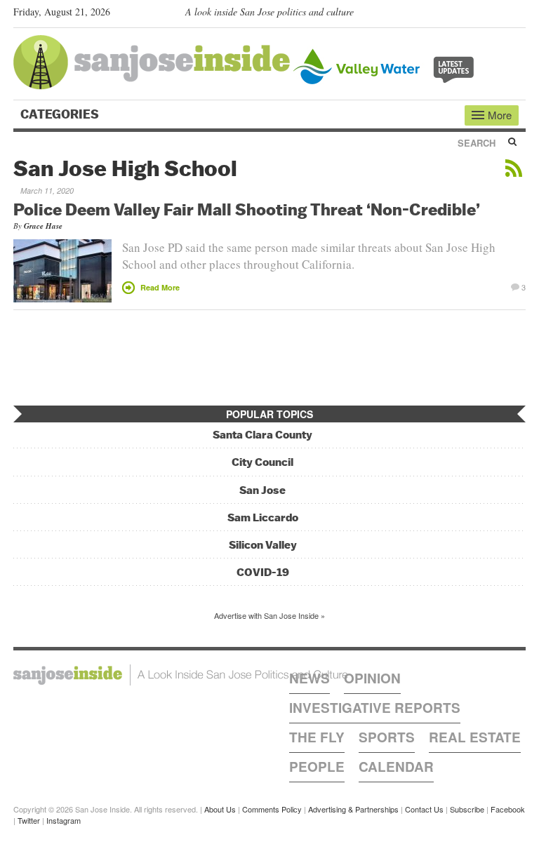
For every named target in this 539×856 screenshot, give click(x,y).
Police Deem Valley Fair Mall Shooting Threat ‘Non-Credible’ (246, 209)
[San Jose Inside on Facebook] (498, 14)
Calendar (396, 766)
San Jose (262, 490)
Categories (61, 114)
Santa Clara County (262, 434)
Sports (387, 737)
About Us (220, 809)
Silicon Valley (263, 544)
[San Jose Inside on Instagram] (518, 14)
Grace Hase (43, 226)
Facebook (508, 809)
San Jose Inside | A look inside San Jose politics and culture (180, 675)
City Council (262, 462)
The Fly (317, 737)
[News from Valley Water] (386, 65)
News (309, 678)
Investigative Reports (374, 707)
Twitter (29, 820)
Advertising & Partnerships (353, 809)
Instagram (63, 820)
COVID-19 (263, 572)
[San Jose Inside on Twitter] (478, 14)
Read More (160, 287)
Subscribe (467, 809)
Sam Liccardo (262, 517)
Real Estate (475, 737)
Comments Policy (272, 809)
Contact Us (424, 809)
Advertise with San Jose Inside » (269, 615)
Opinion (372, 678)
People (317, 766)
